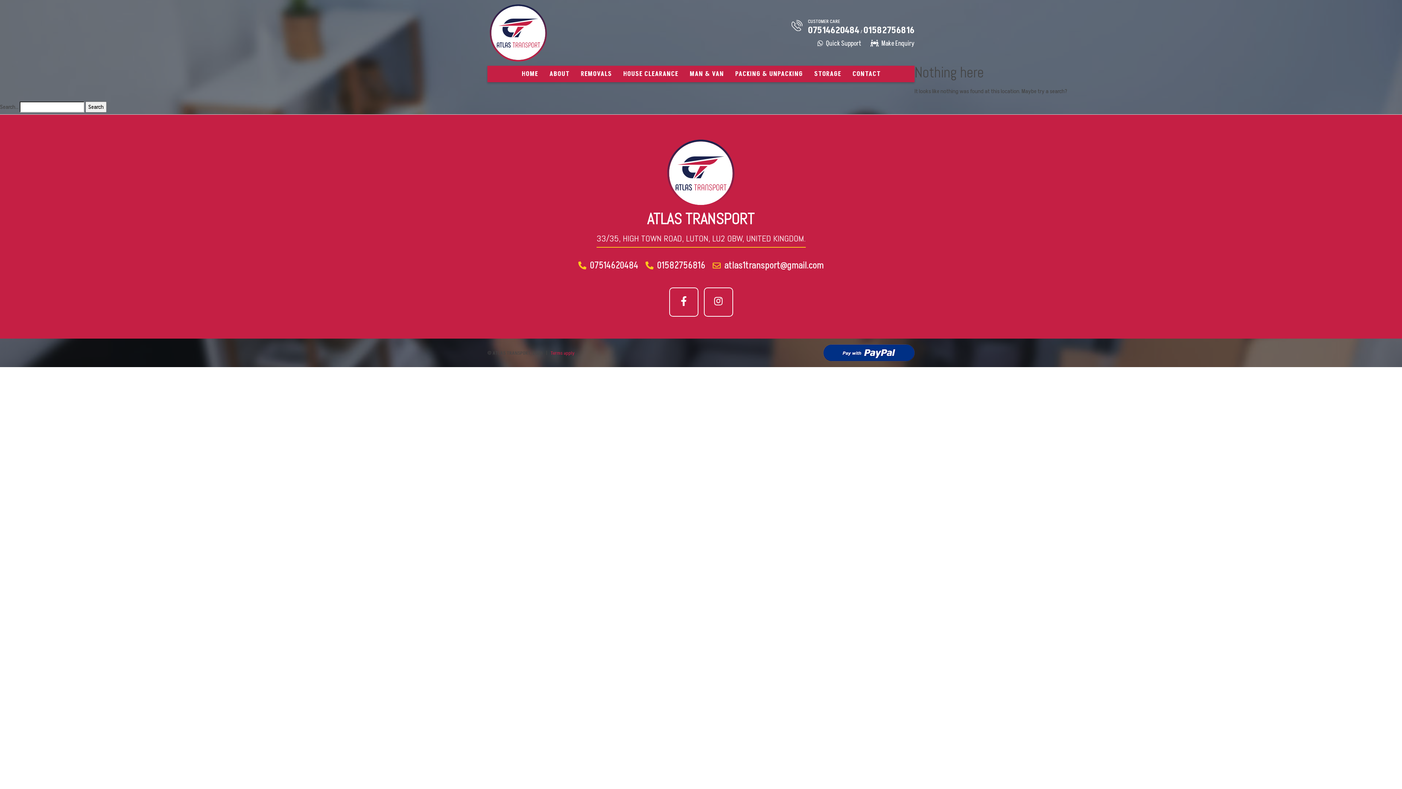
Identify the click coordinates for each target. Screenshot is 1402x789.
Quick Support (843, 43)
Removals (596, 74)
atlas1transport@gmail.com (773, 265)
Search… (9, 107)
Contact (867, 74)
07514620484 (833, 30)
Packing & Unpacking (769, 74)
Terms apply (563, 353)
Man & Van (707, 74)
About (559, 74)
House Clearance (650, 74)
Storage (827, 74)
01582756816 (889, 30)
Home (530, 74)
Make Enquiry (897, 43)
